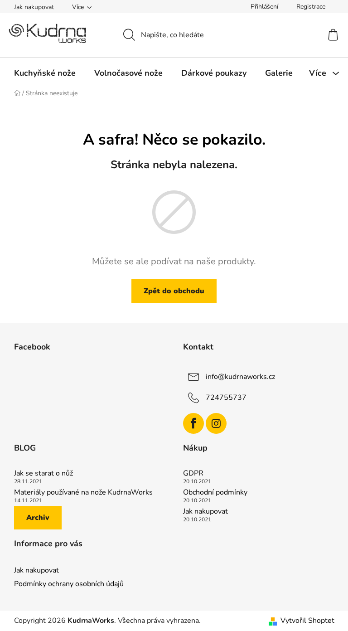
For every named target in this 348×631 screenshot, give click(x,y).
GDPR (193, 474)
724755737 (226, 398)
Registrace (310, 6)
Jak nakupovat (34, 7)
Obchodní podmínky (215, 493)
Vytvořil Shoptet (307, 621)
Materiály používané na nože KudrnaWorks (83, 493)
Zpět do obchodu (174, 291)
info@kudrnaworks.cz (240, 377)
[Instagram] (216, 423)
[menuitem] (45, 73)
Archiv (37, 518)
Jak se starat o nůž (43, 474)
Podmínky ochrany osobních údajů (69, 584)
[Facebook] (193, 423)
